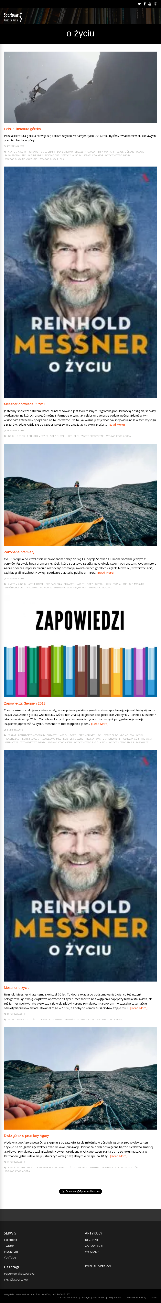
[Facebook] (145, 4)
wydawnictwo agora (117, 155)
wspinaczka (11, 742)
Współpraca (115, 1297)
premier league (30, 739)
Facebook (10, 1240)
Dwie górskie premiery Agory (26, 1136)
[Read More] (116, 424)
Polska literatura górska (22, 129)
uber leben (73, 436)
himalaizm (22, 1019)
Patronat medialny (136, 1297)
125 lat (12, 735)
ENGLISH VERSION (98, 1266)
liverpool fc (110, 735)
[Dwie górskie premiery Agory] (80, 1128)
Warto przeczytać (92, 436)
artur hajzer (36, 584)
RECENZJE (92, 1240)
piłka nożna (12, 739)
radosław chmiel (51, 739)
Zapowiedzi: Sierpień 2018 (25, 703)
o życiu (140, 152)
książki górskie (125, 152)
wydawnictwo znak (100, 587)
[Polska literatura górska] (80, 122)
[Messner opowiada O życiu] (80, 397)
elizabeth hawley (85, 152)
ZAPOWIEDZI (94, 1245)
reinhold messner (32, 155)
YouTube (10, 1257)
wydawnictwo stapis (52, 159)
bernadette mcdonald (41, 152)
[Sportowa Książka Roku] (13, 21)
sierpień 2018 (57, 436)
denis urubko (65, 152)
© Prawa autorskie (67, 1297)
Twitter (9, 1245)
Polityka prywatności (93, 1297)
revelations (52, 155)
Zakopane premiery (19, 552)
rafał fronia (12, 155)
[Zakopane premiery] (80, 545)
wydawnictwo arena (60, 742)
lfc (99, 735)
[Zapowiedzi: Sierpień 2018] (80, 696)
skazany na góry (71, 155)
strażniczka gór (93, 155)
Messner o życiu (16, 988)
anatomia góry (17, 152)
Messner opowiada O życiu (25, 404)
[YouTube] (149, 4)
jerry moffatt (106, 152)
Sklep (154, 1297)
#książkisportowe (16, 1279)
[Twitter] (139, 4)
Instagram (11, 1251)
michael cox (127, 735)
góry (11, 436)
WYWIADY (92, 1251)
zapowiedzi (142, 742)
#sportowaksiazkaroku (19, 1273)
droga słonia (54, 584)
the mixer (146, 739)
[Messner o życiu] (80, 980)
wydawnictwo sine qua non (21, 159)
